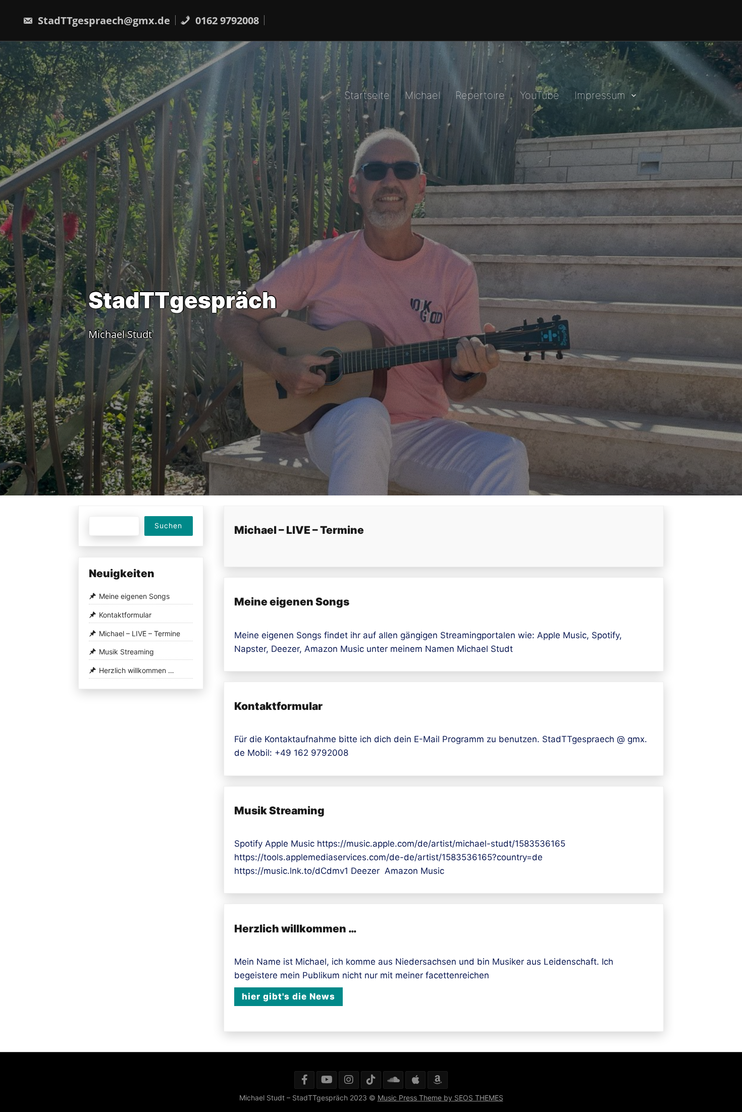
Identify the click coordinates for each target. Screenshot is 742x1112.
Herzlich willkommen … (295, 928)
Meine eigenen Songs (291, 601)
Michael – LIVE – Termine (299, 530)
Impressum (599, 95)
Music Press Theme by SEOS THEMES (440, 1097)
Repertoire (480, 95)
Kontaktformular (278, 706)
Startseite (367, 95)
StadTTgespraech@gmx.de (102, 20)
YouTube (539, 95)
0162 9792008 (226, 20)
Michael (422, 95)
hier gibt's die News (288, 996)
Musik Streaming (279, 810)
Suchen (168, 525)
